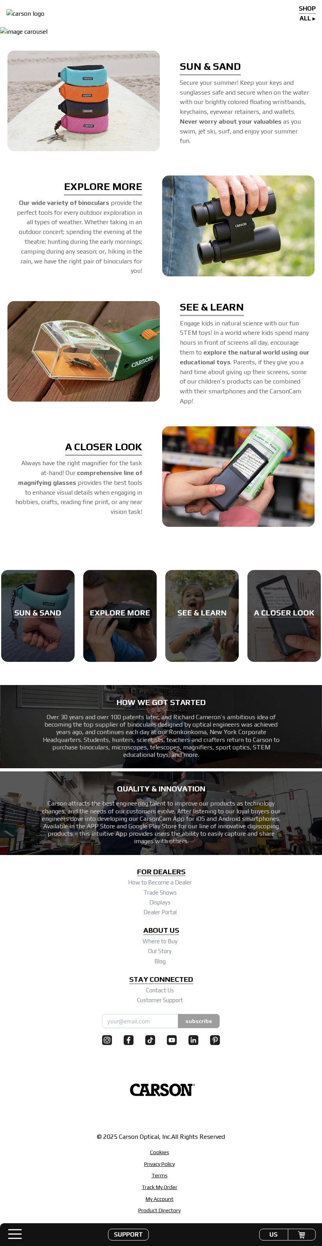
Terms (160, 1175)
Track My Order (159, 1187)
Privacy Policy (159, 1164)
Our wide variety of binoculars (64, 202)
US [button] (273, 1234)
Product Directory (159, 1210)
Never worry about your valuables (231, 121)
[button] (128, 1235)
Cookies (159, 1152)
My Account (160, 1199)
